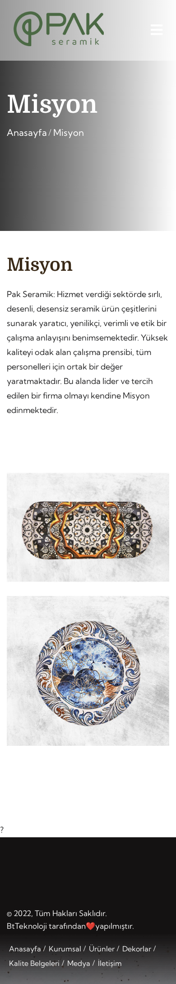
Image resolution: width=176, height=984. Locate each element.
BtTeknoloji (27, 926)
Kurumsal (65, 948)
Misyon (68, 132)
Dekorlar (136, 948)
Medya (78, 963)
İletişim (110, 963)
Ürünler (102, 948)
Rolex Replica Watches (49, 977)
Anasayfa (27, 132)
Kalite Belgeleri (34, 963)
